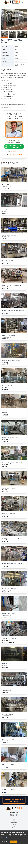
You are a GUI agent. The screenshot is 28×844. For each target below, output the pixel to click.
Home (2, 6)
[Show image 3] (20, 34)
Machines (8, 6)
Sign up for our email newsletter (14, 800)
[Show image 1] (4, 34)
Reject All (4, 841)
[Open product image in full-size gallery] (14, 19)
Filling (13, 6)
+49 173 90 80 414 (15, 151)
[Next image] (25, 19)
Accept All (13, 841)
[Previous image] (2, 19)
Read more (4, 837)
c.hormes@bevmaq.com (15, 154)
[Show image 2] (12, 34)
